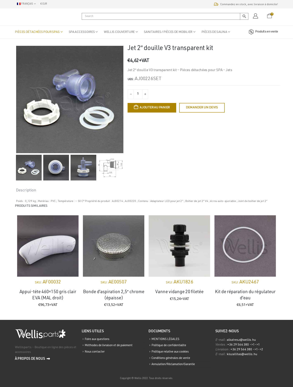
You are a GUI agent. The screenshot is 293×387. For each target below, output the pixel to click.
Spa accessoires (82, 32)
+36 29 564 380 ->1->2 (246, 349)
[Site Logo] (35, 17)
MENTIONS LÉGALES (165, 339)
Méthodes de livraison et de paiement (109, 345)
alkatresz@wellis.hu (241, 340)
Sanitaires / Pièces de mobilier (168, 32)
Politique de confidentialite (168, 345)
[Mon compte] (255, 16)
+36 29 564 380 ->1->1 (243, 345)
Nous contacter (95, 351)
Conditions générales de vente (170, 358)
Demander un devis (202, 107)
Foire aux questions (97, 339)
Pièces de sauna (214, 32)
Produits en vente (266, 31)
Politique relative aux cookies (170, 351)
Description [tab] (26, 191)
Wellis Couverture (119, 32)
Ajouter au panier (155, 107)
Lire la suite (269, 221)
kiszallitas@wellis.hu (242, 354)
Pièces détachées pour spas (37, 32)
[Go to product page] (48, 246)
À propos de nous (30, 359)
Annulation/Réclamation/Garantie (173, 364)
